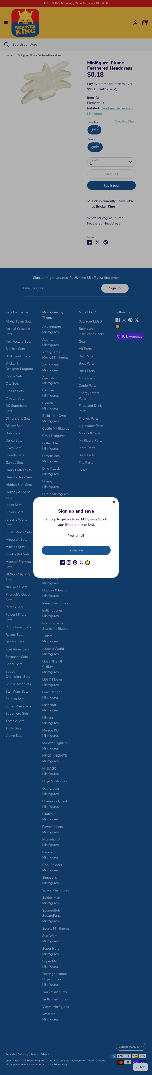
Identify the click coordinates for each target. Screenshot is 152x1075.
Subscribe (76, 550)
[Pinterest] (75, 562)
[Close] (114, 502)
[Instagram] (69, 562)
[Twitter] (81, 562)
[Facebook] (62, 562)
